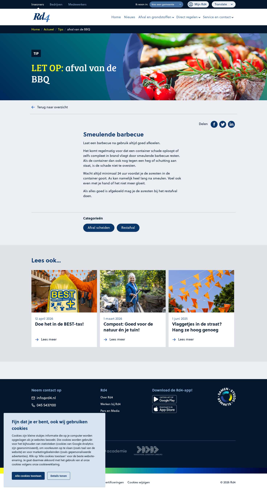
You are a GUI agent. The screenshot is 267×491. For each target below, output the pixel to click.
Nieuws (129, 17)
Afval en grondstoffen (154, 17)
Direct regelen (187, 17)
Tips (60, 29)
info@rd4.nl (46, 397)
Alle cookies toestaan (28, 476)
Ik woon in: (141, 4)
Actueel (49, 29)
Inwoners (37, 4)
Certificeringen (114, 482)
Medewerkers (77, 4)
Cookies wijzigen (139, 482)
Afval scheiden (99, 227)
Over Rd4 (106, 397)
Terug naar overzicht (52, 107)
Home (116, 17)
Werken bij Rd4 (110, 404)
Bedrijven (56, 4)
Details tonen (58, 476)
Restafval (128, 227)
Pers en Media (110, 411)
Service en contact (217, 17)
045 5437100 (46, 405)
